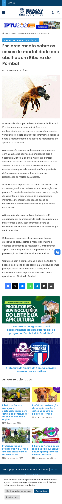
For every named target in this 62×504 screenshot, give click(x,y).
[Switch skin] (52, 13)
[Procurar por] (58, 13)
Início (7, 33)
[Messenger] (22, 286)
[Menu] (3, 13)
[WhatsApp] (30, 286)
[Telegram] (37, 286)
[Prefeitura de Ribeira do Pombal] (31, 12)
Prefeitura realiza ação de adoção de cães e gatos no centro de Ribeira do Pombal (45, 409)
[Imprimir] (51, 286)
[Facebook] (8, 286)
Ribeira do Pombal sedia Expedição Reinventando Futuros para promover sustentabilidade (46, 450)
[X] (15, 286)
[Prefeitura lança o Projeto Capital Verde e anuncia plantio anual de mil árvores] (16, 435)
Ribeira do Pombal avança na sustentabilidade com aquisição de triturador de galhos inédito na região (15, 412)
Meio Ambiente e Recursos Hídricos (31, 33)
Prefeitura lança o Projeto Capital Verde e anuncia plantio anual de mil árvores (15, 450)
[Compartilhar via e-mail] (44, 286)
